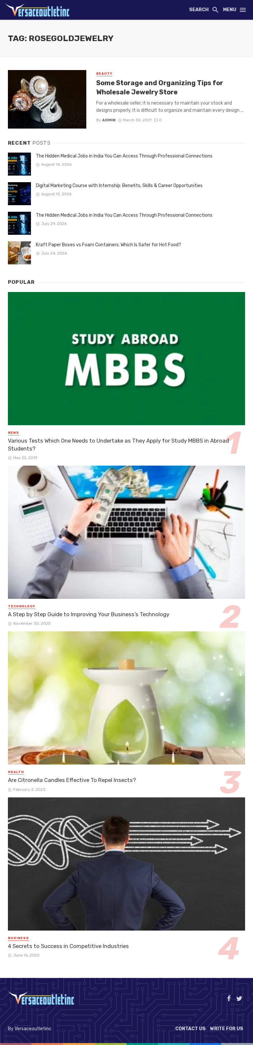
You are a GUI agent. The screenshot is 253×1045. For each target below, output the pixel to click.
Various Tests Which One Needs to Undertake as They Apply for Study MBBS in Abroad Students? (118, 444)
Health (16, 772)
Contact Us (190, 1029)
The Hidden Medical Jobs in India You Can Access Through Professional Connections (124, 156)
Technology (21, 606)
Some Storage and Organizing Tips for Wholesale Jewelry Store (159, 87)
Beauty (104, 74)
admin (109, 120)
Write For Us (226, 1029)
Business (18, 938)
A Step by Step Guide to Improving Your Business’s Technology (88, 614)
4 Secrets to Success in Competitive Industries (68, 946)
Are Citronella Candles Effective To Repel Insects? (72, 780)
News (13, 433)
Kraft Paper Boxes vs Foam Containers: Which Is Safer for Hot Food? (108, 245)
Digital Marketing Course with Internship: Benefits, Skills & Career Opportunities (119, 185)
